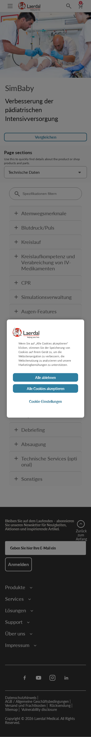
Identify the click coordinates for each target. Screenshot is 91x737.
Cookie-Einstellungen (45, 401)
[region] (45, 368)
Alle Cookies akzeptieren (45, 388)
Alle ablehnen (45, 377)
